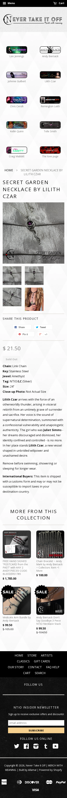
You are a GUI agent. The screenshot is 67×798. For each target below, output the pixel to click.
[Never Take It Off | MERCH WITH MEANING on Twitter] (16, 747)
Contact (35, 667)
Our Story (16, 667)
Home (8, 170)
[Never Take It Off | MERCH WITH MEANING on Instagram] (36, 747)
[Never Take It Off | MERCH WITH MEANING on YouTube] (55, 747)
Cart (61, 3)
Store (32, 655)
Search (40, 673)
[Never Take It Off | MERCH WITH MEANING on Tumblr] (45, 747)
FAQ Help (52, 667)
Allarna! (32, 770)
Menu (11, 3)
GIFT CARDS (42, 661)
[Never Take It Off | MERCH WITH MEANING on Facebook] (26, 747)
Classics (23, 661)
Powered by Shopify (50, 770)
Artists (47, 655)
